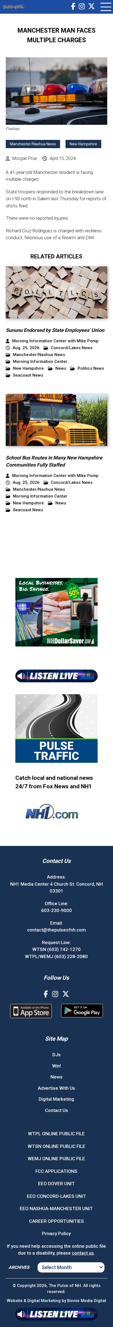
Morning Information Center (40, 362)
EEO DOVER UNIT (56, 1183)
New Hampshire (83, 144)
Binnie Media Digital (86, 1300)
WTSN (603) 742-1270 (56, 949)
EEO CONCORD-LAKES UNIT (56, 1196)
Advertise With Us (56, 1088)
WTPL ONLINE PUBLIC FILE (56, 1133)
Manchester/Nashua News (33, 144)
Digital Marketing (56, 1099)
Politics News (91, 368)
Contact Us (56, 1110)
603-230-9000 (56, 910)
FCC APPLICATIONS (56, 1171)
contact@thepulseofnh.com (56, 930)
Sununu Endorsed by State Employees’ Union (55, 330)
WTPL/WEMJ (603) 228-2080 (56, 956)
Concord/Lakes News (71, 348)
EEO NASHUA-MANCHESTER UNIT (56, 1208)
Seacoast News (28, 375)
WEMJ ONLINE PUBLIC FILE (56, 1158)
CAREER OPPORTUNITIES (56, 1221)
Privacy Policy (56, 1233)
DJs (56, 1054)
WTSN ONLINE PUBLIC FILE (56, 1146)
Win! (56, 1066)
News (60, 368)
